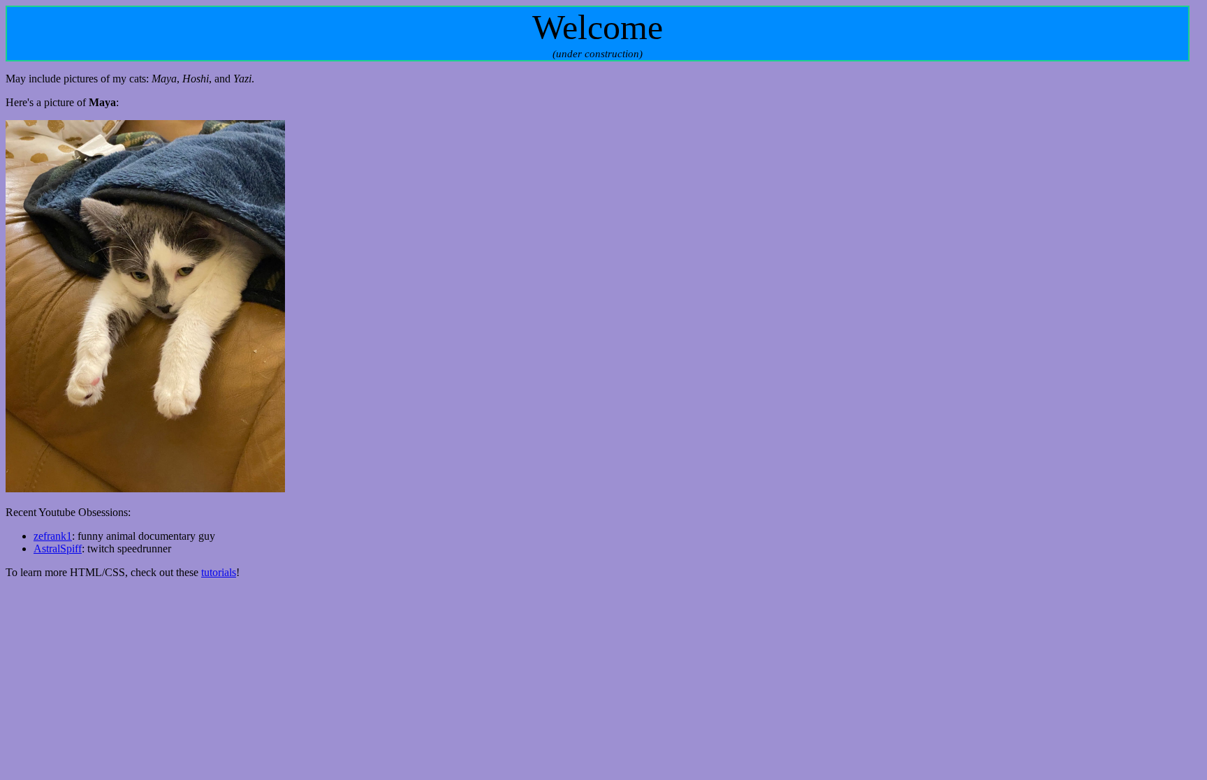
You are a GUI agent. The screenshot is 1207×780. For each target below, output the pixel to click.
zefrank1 (53, 536)
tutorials (218, 572)
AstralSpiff (58, 548)
